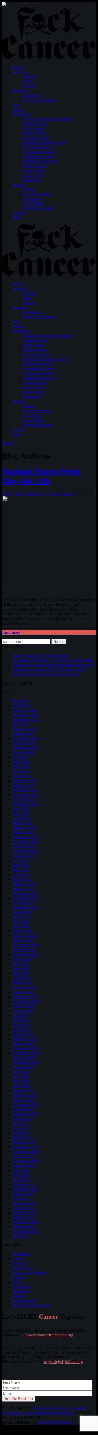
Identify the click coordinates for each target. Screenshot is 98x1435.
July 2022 (21, 860)
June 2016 (21, 1170)
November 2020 (26, 945)
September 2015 (26, 1189)
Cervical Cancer (36, 137)
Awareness (32, 95)
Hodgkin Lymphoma (40, 161)
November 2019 (26, 1001)
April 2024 (22, 771)
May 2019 (21, 1025)
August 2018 (23, 1067)
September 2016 (26, 1161)
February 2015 (25, 1203)
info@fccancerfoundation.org (49, 1335)
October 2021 (24, 902)
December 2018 (26, 1048)
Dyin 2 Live (23, 1268)
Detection (20, 1263)
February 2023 (25, 827)
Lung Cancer (34, 175)
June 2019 (21, 1020)
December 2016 (26, 1147)
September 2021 (26, 907)
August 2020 (23, 959)
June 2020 (21, 968)
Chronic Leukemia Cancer (45, 142)
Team (27, 81)
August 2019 (23, 1010)
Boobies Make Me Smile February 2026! (46, 674)
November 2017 (26, 1104)
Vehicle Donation (37, 194)
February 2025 (25, 729)
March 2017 (23, 1137)
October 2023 (24, 799)
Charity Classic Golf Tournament (40, 655)
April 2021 (22, 926)
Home (18, 67)
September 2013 (26, 1231)
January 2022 (24, 888)
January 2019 (24, 1043)
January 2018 (24, 1100)
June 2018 (21, 1076)
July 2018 (21, 1072)
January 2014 (24, 1217)
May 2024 (21, 766)
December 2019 (26, 996)
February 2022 (25, 884)
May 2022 (21, 870)
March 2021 (23, 931)
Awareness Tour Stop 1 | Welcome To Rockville (52, 660)
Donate (29, 189)
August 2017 (23, 1118)
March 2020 (23, 982)
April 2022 (22, 874)
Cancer (40, 493)
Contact (19, 213)
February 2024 (25, 780)
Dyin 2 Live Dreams (40, 100)
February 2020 (25, 987)
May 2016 (21, 1175)
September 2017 (26, 1114)
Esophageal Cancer (39, 156)
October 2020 (24, 949)
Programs (20, 90)
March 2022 (23, 879)
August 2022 (23, 856)
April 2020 (22, 978)
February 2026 (25, 710)
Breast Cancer (34, 133)
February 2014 (25, 1212)
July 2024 (21, 757)
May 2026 (21, 701)
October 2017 (24, 1109)
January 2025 (24, 733)
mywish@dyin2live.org (63, 1361)
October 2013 (24, 1226)
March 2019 (23, 1034)
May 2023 (21, 813)
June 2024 (21, 762)
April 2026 (22, 705)
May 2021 (21, 921)
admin (29, 493)
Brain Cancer (34, 128)
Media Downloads (38, 208)
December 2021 (26, 893)
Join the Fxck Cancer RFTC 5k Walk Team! (49, 669)
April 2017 (22, 1133)
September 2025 (26, 719)
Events (18, 109)
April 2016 (22, 1180)
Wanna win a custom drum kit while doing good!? (54, 665)
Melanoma (32, 180)
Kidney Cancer (35, 166)
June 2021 (21, 917)
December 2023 (26, 790)
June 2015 (21, 1198)
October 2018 (24, 1057)
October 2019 (24, 1006)
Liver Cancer (34, 170)
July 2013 (21, 1236)
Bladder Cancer (36, 123)
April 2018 (22, 1086)
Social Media (34, 203)
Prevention (21, 114)
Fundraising (33, 198)
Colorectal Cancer (38, 147)
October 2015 (24, 1184)
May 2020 (21, 973)
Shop (17, 217)
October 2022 (24, 846)
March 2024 (23, 776)
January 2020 (24, 992)
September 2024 (26, 748)
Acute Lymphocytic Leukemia (48, 119)
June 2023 (21, 809)
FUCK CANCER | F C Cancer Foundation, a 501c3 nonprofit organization (43, 1410)
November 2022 (26, 841)
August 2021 (23, 912)
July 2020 (21, 964)
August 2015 (23, 1194)
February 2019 (25, 1039)
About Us (21, 72)
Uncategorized (25, 1301)
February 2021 (25, 935)
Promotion (21, 1291)
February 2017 (25, 1142)
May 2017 (21, 1128)
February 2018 (25, 1095)
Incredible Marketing (55, 1422)
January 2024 (24, 785)
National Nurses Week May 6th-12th (41, 475)
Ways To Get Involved (31, 1305)
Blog (17, 105)
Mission (29, 76)
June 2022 (21, 865)
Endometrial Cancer (39, 151)
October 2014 (24, 1208)
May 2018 (21, 1081)
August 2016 (23, 1165)
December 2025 (26, 715)
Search (59, 642)
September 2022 (26, 851)
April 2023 (22, 818)
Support (19, 184)
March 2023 (23, 823)
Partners (29, 86)
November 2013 (26, 1222)
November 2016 (26, 1151)
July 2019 (21, 1015)
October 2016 (24, 1156)
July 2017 (21, 1123)
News (54, 493)
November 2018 (26, 1053)
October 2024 (24, 743)
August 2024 (23, 752)
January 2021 (24, 940)
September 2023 (26, 804)
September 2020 (26, 954)
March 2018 (23, 1090)
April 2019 (22, 1029)
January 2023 (24, 832)
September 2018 (26, 1062)
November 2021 (26, 898)
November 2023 (26, 794)
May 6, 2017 (12, 493)
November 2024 (26, 738)
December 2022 (26, 837)
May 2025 (21, 724)
